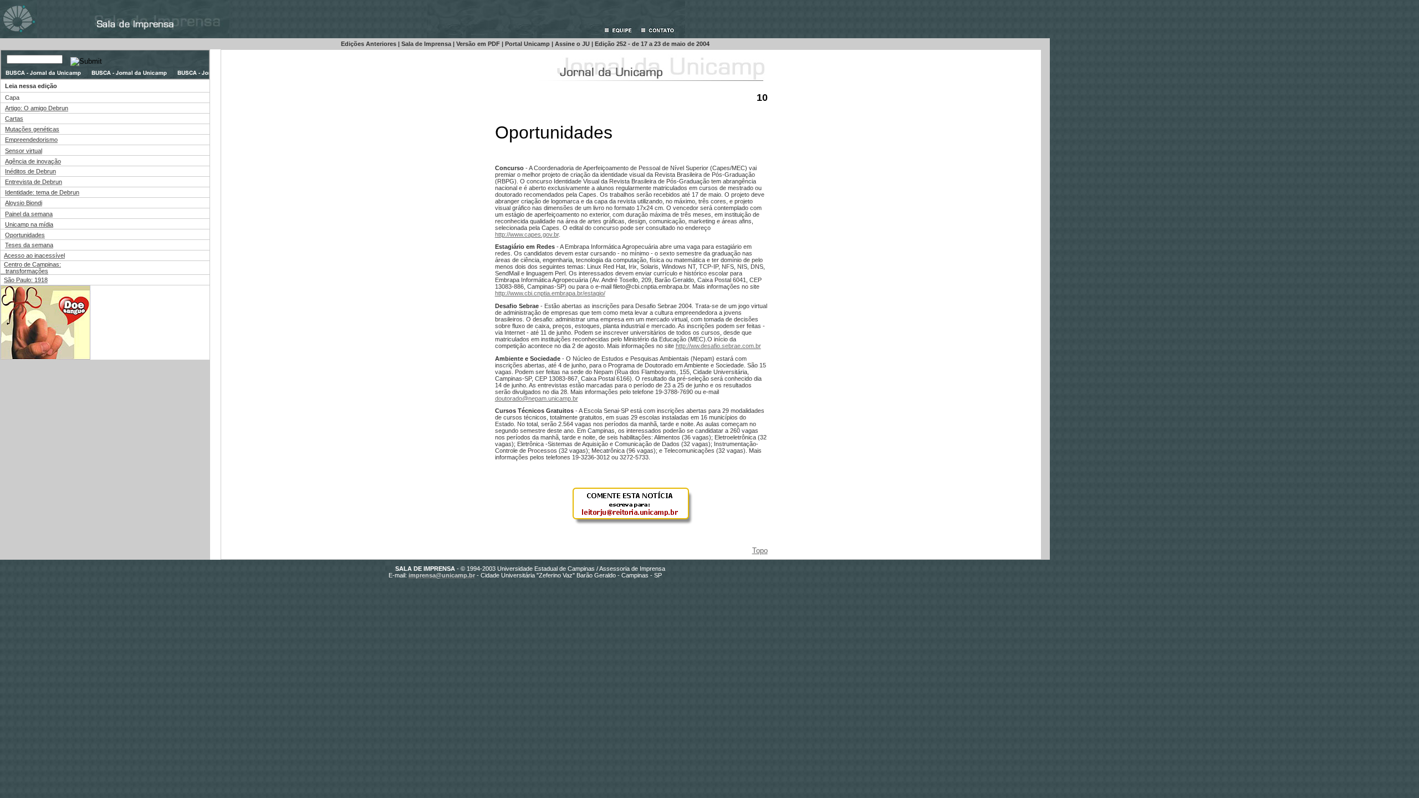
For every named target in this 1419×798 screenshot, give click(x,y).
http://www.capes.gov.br (527, 234)
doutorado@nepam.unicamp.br (536, 398)
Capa (12, 97)
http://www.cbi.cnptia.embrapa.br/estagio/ (550, 293)
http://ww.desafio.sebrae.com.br (718, 345)
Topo (760, 550)
